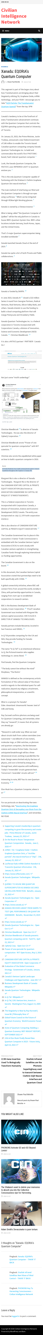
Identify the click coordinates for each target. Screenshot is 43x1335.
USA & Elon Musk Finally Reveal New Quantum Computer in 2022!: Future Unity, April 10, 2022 (22, 1041)
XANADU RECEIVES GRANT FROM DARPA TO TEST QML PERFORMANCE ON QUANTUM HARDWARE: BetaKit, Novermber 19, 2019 (23, 911)
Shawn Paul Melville (13, 82)
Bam (23, 1331)
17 (38, 528)
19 (26, 578)
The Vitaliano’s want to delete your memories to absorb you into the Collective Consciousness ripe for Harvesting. (20, 1190)
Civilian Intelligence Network (14, 16)
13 (29, 334)
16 (11, 449)
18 (7, 565)
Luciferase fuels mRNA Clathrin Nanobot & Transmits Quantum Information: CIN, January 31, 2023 (22, 867)
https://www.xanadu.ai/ (14, 904)
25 (10, 782)
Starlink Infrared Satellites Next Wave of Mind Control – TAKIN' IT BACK (21, 1275)
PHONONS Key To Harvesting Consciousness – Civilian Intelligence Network (21, 1291)
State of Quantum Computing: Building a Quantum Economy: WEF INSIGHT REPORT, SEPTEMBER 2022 (23, 1031)
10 (25, 291)
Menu (7, 31)
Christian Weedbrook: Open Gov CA (19, 932)
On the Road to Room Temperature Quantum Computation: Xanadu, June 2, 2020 (21, 843)
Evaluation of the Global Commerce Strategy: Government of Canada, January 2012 (22, 969)
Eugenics (4, 67)
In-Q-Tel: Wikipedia (13, 997)
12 (9, 334)
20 (25, 608)
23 (25, 655)
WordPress (14, 1331)
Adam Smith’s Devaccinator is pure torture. (19, 1229)
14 (19, 429)
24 (36, 772)
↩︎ (28, 836)
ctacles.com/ (24, 874)
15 (20, 436)
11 (22, 297)
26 (12, 782)
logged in (16, 1316)
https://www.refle (12, 874)
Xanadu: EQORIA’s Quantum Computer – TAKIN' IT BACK (22, 1259)
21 (24, 629)
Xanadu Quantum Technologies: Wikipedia (22, 877)
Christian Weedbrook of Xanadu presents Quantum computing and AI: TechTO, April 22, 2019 (22, 939)
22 (14, 642)
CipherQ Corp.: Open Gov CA (16, 945)
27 (4, 792)
